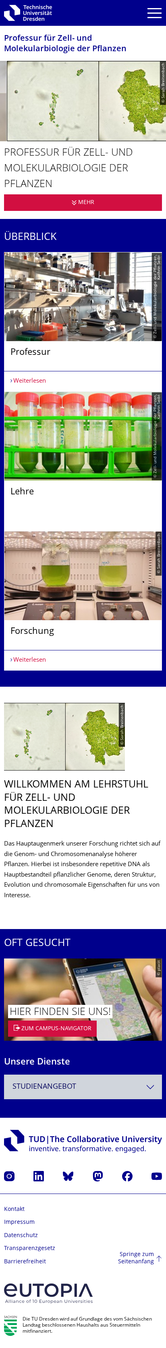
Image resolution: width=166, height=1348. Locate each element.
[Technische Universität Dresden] (28, 12)
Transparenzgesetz (29, 1248)
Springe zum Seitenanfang (136, 1258)
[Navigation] (154, 13)
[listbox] (83, 461)
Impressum (19, 1222)
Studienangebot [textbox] (44, 1086)
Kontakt (14, 1209)
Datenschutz (21, 1235)
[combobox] (83, 1087)
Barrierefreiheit (25, 1262)
